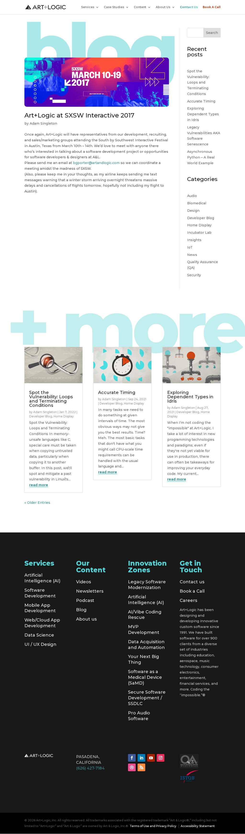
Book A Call (212, 7)
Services (87, 7)
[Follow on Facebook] (132, 758)
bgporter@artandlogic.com (96, 163)
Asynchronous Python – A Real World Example (201, 157)
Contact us (192, 581)
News (192, 255)
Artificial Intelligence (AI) (42, 578)
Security (194, 275)
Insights (194, 240)
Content (140, 7)
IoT (190, 247)
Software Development (40, 593)
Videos (83, 581)
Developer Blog (200, 218)
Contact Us (189, 7)
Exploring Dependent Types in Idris (203, 114)
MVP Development (143, 629)
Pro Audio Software (139, 715)
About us (86, 619)
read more (38, 485)
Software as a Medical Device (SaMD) (145, 677)
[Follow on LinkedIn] (141, 758)
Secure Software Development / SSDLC (147, 698)
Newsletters (89, 591)
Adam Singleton (43, 123)
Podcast (85, 600)
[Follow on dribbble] (132, 767)
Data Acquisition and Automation (146, 644)
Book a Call (192, 591)
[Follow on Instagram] (160, 758)
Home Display (199, 225)
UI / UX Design (40, 644)
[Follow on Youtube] (151, 758)
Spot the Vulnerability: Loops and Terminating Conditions (198, 82)
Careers (188, 600)
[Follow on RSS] (141, 767)
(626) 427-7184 (90, 768)
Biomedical (196, 203)
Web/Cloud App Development (42, 622)
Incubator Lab (199, 232)
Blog (81, 609)
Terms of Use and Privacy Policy (153, 826)
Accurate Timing (201, 101)
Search (212, 33)
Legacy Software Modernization (147, 584)
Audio (192, 196)
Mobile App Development (40, 608)
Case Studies (114, 7)
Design (193, 210)
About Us (163, 7)
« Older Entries (37, 502)
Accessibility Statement (198, 826)
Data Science (39, 635)
